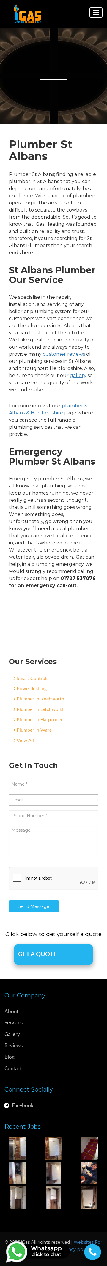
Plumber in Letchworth (40, 709)
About (11, 1011)
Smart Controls (32, 678)
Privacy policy (75, 1249)
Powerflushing (32, 688)
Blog (9, 1056)
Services (13, 1022)
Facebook (23, 1105)
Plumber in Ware (34, 730)
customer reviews (64, 354)
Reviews (13, 1045)
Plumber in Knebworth (40, 699)
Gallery (12, 1034)
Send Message (33, 906)
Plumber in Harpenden (40, 719)
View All (25, 740)
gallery (78, 375)
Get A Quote (37, 954)
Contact (13, 1068)
